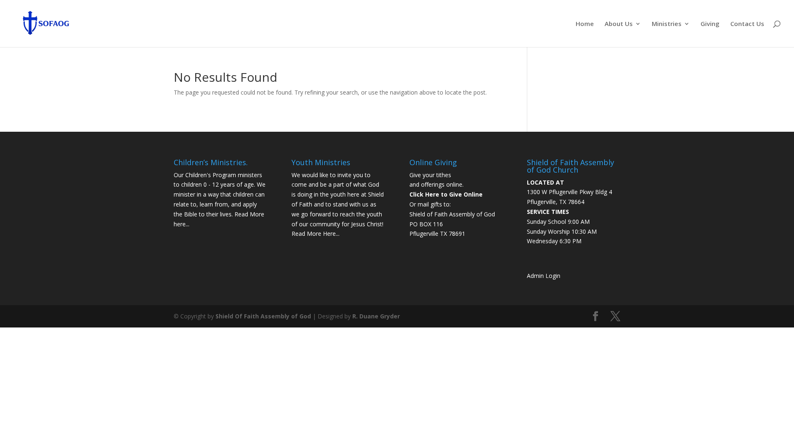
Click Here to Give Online (446, 194)
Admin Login (543, 276)
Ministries (667, 24)
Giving (710, 24)
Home (585, 24)
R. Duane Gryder (376, 316)
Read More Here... (316, 233)
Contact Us (747, 24)
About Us (619, 24)
